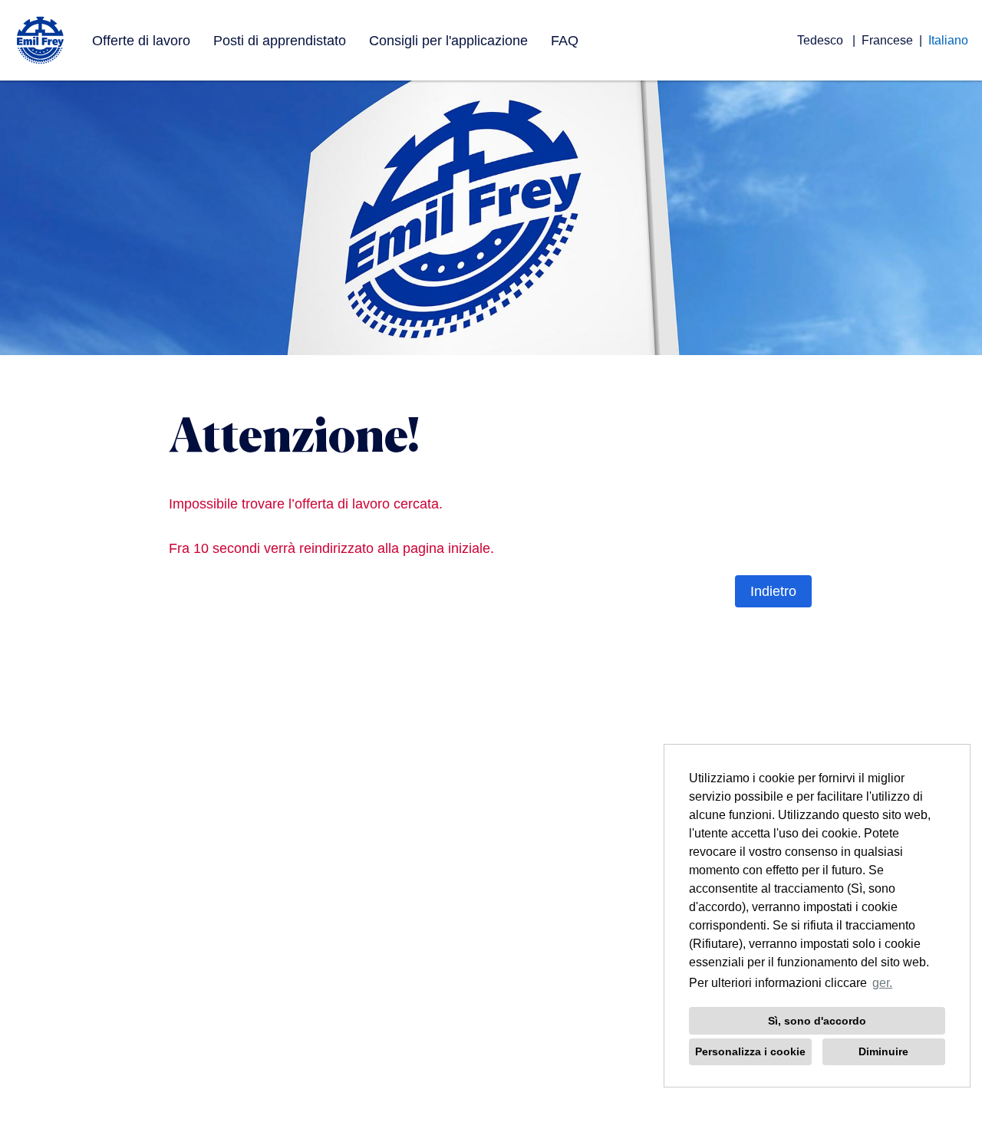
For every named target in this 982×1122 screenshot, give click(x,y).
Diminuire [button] (883, 1051)
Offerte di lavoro (141, 40)
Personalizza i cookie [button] (750, 1051)
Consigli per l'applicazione (448, 40)
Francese (887, 40)
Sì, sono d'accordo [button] (817, 1021)
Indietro (773, 591)
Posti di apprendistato (279, 40)
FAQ (564, 40)
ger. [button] (882, 982)
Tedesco (821, 40)
